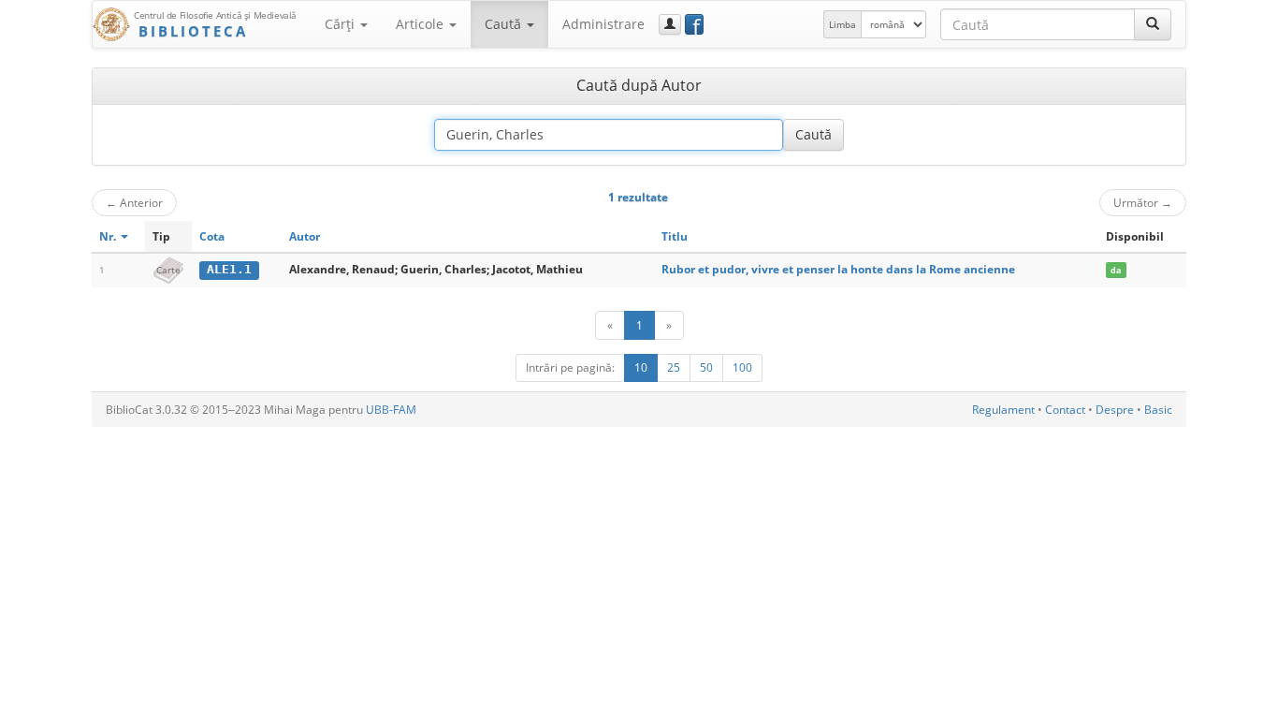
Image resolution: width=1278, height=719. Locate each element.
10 (640, 367)
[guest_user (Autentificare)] (670, 24)
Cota (212, 236)
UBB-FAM (391, 410)
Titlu (674, 236)
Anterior (134, 202)
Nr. (109, 236)
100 (742, 367)
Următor (1142, 202)
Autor (304, 236)
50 (706, 367)
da (1116, 270)
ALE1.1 (229, 269)
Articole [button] (421, 24)
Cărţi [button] (341, 24)
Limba (842, 24)
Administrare (603, 24)
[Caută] (1152, 24)
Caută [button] (505, 24)
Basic (1158, 410)
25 (673, 367)
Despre (1115, 410)
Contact (1065, 410)
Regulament (1003, 410)
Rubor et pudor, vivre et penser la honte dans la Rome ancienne (838, 269)
